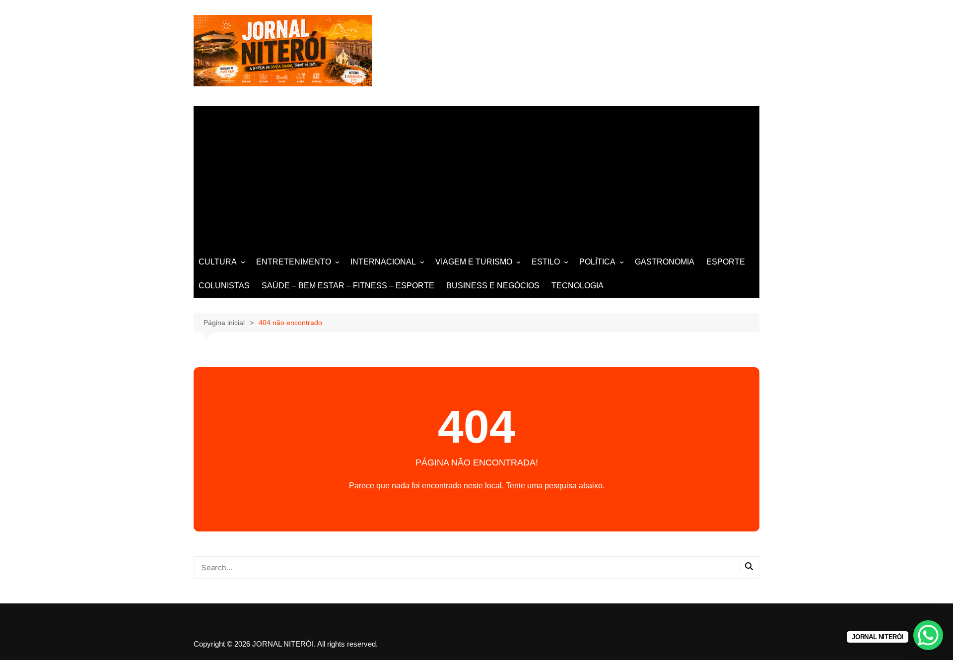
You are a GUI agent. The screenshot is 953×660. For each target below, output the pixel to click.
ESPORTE (725, 262)
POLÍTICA (597, 262)
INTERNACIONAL (383, 262)
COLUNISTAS (224, 285)
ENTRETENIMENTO (293, 262)
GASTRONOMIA (664, 262)
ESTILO (546, 262)
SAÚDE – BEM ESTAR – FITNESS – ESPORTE (348, 285)
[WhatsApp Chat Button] (928, 635)
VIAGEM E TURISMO (473, 262)
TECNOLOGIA (577, 285)
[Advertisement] (476, 175)
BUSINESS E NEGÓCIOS (493, 285)
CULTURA (218, 262)
